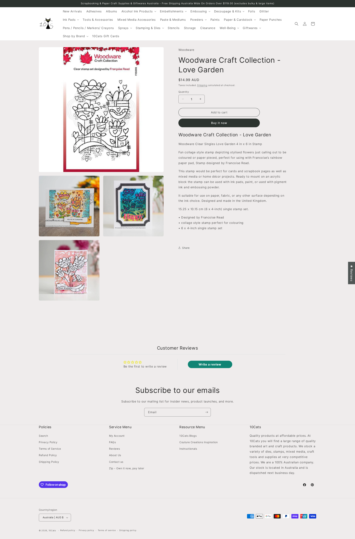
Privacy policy (86, 530)
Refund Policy (48, 455)
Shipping (202, 85)
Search (43, 435)
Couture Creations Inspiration (198, 442)
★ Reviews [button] (351, 273)
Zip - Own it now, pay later (126, 468)
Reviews (114, 448)
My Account (117, 435)
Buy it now (219, 123)
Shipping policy (127, 530)
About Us (115, 455)
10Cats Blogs (188, 435)
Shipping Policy (49, 461)
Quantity (183, 91)
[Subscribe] (206, 412)
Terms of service (107, 530)
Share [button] (186, 247)
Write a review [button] (210, 364)
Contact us (116, 461)
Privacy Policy (48, 442)
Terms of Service (50, 448)
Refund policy (67, 530)
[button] (138, 11)
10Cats (52, 530)
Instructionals (188, 448)
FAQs (112, 442)
